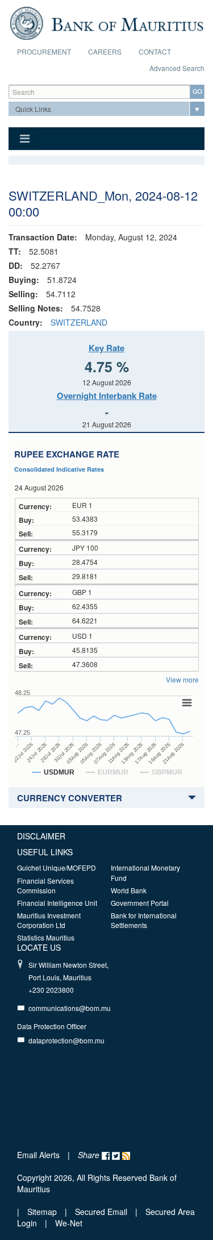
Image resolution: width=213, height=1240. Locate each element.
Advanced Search (176, 68)
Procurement (44, 51)
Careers (105, 51)
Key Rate (106, 348)
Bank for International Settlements (144, 920)
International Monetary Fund (145, 872)
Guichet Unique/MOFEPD (56, 867)
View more (182, 679)
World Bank (129, 890)
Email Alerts (38, 1154)
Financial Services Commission (45, 885)
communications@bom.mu (69, 1008)
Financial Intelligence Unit (57, 903)
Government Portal (140, 903)
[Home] (106, 21)
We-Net (68, 1223)
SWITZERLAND (79, 322)
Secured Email (101, 1211)
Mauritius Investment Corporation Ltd (49, 920)
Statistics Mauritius (45, 937)
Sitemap (43, 1211)
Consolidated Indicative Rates (59, 469)
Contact (155, 51)
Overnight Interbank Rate (107, 395)
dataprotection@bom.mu (66, 1040)
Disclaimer (41, 836)
